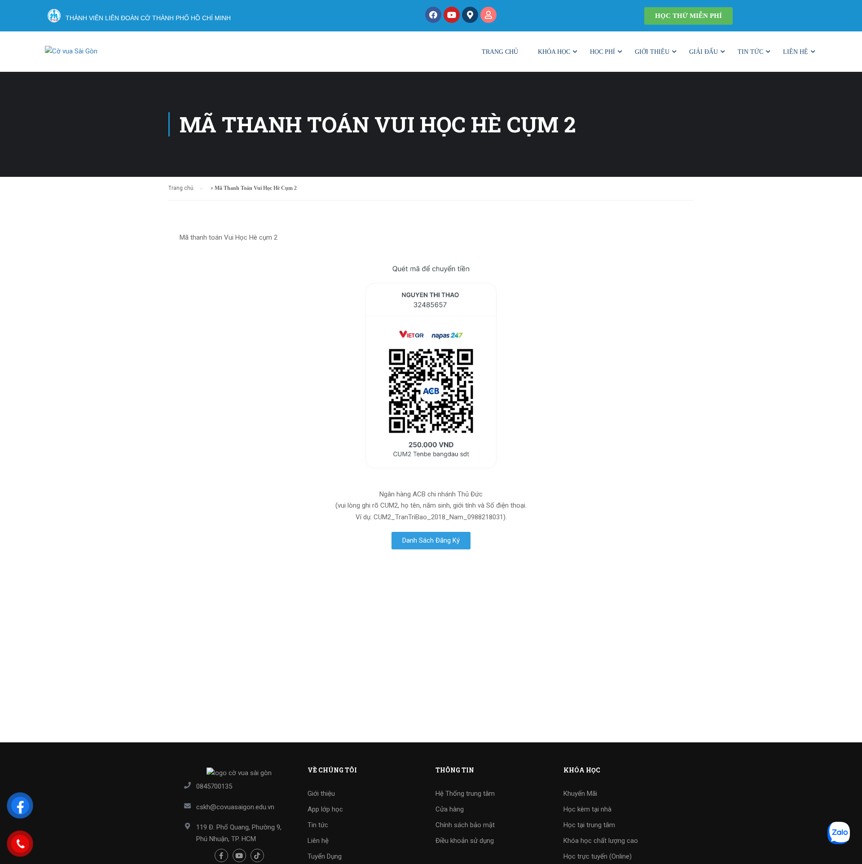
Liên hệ (795, 51)
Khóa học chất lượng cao (600, 841)
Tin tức (750, 51)
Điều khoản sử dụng (464, 841)
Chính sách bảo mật (465, 825)
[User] (488, 15)
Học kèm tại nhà (587, 809)
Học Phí (602, 51)
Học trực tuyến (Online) (597, 856)
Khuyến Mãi (580, 793)
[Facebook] (433, 15)
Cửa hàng (449, 809)
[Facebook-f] (221, 855)
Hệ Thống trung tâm (465, 793)
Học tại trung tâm (589, 825)
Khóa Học (554, 51)
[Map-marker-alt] (470, 15)
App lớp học (325, 809)
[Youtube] (452, 15)
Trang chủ (500, 51)
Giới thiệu (652, 51)
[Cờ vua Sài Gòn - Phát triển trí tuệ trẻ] (101, 56)
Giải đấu (703, 51)
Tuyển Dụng (325, 856)
